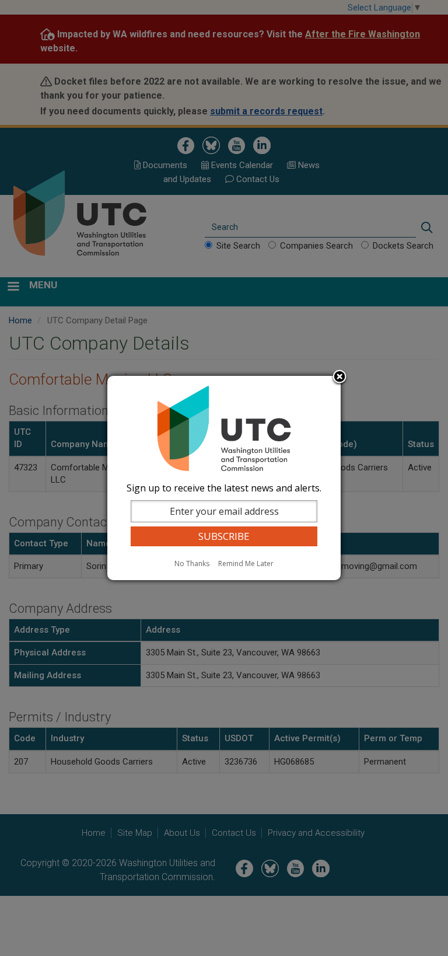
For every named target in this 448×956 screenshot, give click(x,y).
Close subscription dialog (339, 377)
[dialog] (224, 478)
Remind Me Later (246, 563)
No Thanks (191, 563)
